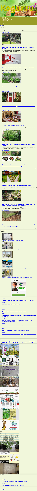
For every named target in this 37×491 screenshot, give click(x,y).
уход (32, 342)
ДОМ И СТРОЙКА (5, 18)
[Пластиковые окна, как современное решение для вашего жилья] (7, 239)
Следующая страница (3, 230)
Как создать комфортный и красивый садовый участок (16, 185)
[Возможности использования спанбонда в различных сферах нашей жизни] (9, 365)
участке (35, 342)
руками (13, 342)
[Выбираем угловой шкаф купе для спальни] (9, 473)
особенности (32, 341)
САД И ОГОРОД (5, 20)
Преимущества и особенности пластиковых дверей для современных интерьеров (15, 249)
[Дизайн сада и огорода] (17, 13)
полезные (1, 342)
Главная (1, 25)
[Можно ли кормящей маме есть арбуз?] (9, 408)
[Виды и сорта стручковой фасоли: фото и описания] (9, 419)
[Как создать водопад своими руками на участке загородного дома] (9, 386)
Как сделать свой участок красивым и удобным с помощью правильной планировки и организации (17, 165)
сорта (26, 342)
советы (21, 342)
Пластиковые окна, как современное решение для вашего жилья (12, 240)
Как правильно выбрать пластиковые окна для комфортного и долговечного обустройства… (17, 277)
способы (29, 342)
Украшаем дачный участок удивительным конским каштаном (18, 106)
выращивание (11, 341)
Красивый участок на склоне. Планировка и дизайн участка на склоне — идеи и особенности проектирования (18, 205)
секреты (19, 342)
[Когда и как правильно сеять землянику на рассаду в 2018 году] (9, 397)
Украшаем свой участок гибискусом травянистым (15, 86)
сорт (24, 342)
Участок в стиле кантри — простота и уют (13, 125)
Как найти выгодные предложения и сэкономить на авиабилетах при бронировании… (16, 268)
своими (16, 342)
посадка (4, 342)
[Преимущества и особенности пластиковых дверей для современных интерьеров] (7, 248)
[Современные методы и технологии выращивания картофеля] (9, 462)
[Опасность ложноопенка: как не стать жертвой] (9, 430)
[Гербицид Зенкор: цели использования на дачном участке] (9, 354)
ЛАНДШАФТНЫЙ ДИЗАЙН (7, 19)
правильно (9, 342)
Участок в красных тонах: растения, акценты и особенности (18, 67)
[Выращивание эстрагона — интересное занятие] (9, 451)
